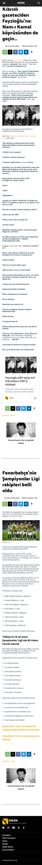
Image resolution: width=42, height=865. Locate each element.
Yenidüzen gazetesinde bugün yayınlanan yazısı (19, 137)
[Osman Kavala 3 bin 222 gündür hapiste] (21, 430)
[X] (10, 52)
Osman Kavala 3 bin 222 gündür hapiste (21, 442)
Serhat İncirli (18, 60)
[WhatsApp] (4, 52)
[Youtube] (14, 828)
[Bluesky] (3, 828)
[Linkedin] (26, 52)
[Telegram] (20, 52)
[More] (31, 52)
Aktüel (12, 415)
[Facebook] (15, 52)
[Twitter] (19, 828)
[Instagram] (8, 828)
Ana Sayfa (5, 415)
